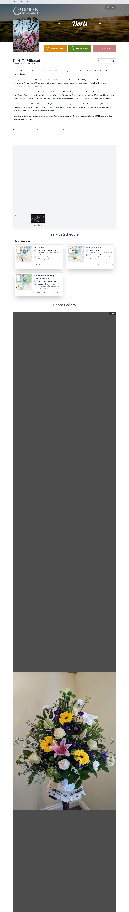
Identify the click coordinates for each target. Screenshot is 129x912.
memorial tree (37, 130)
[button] (24, 252)
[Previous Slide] (17, 741)
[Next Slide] (112, 741)
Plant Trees (54, 265)
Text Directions (40, 265)
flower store (67, 130)
